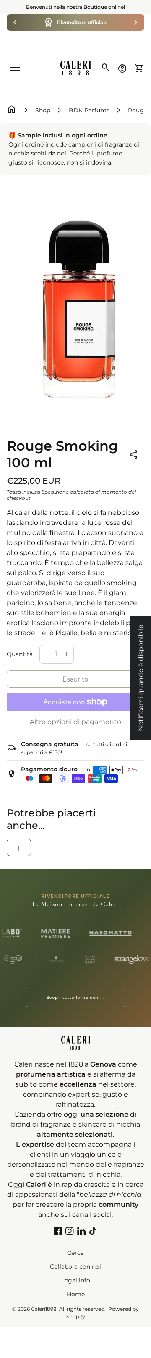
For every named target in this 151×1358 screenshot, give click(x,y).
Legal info (75, 1280)
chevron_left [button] (15, 23)
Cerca (75, 1253)
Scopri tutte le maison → (75, 997)
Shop (42, 110)
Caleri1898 (44, 1309)
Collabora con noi (75, 1266)
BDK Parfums (89, 110)
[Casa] (75, 68)
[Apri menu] (15, 67)
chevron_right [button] (136, 23)
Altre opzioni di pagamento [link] (75, 722)
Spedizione (55, 492)
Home (76, 1294)
